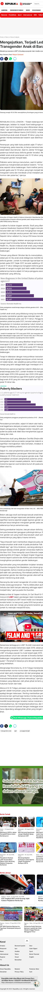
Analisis (17, 951)
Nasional (4, 15)
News (7, 37)
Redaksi (17, 969)
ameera (4, 10)
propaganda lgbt (25, 731)
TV (1, 960)
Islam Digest (33, 948)
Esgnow (2, 957)
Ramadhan (18, 960)
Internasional (27, 15)
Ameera (2, 946)
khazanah (36, 10)
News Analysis (14, 37)
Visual (17, 957)
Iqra (16, 948)
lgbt (15, 731)
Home (2, 37)
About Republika (5, 969)
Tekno (17, 954)
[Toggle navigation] (2, 3)
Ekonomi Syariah (16, 10)
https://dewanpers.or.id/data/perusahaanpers (16, 982)
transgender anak (6, 731)
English (31, 957)
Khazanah (3, 948)
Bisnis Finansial (34, 954)
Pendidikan (12, 15)
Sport (20, 15)
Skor (30, 946)
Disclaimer (3, 972)
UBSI (35, 15)
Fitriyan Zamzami (17, 54)
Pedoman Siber (34, 969)
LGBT (11, 597)
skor (28, 10)
